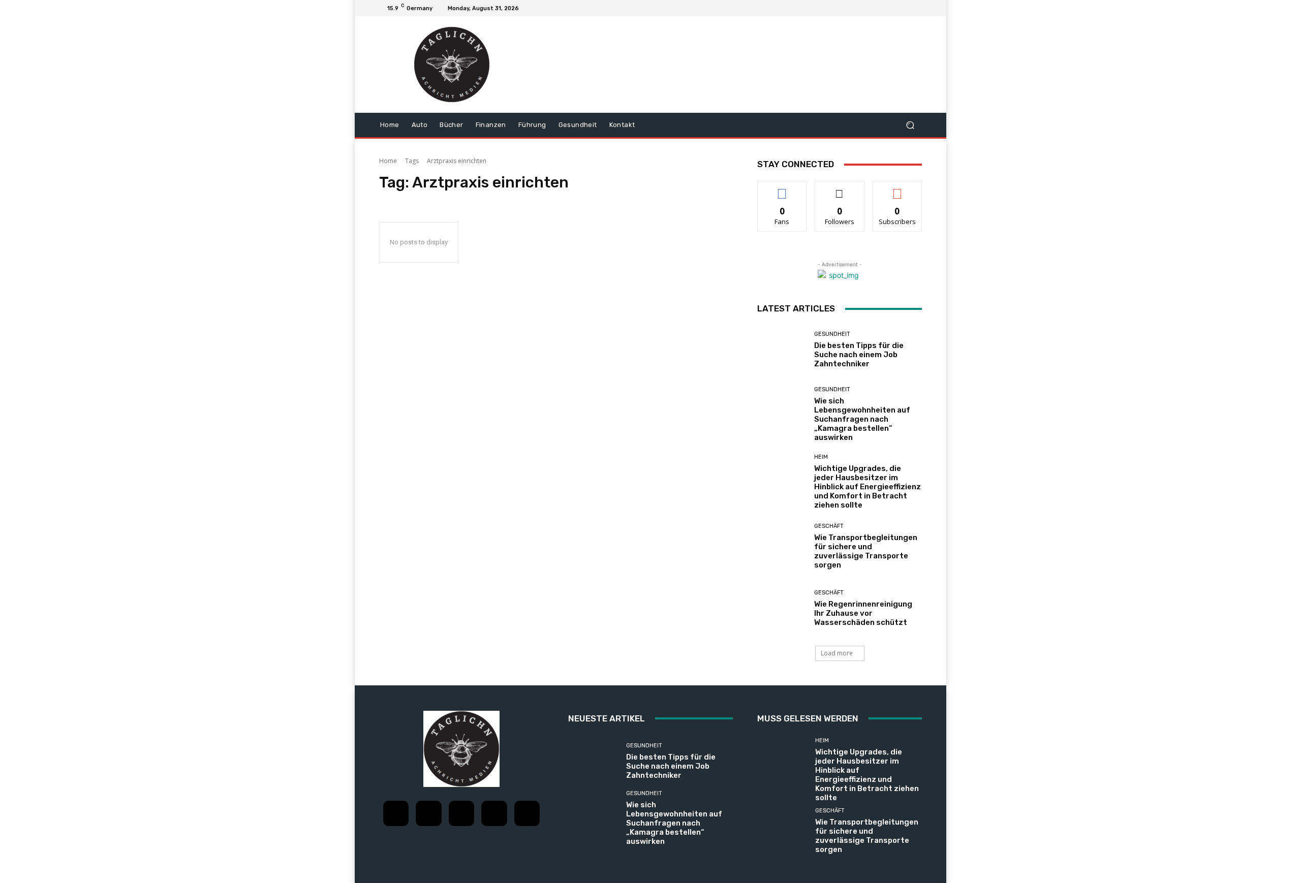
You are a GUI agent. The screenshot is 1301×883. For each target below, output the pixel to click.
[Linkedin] (461, 813)
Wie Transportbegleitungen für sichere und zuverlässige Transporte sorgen (865, 551)
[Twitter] (891, 8)
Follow (840, 189)
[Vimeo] (903, 8)
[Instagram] (879, 8)
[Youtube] (916, 8)
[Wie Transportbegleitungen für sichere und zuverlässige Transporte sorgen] (782, 546)
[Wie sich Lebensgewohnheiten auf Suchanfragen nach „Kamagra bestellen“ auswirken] (782, 411)
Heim (821, 457)
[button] (910, 125)
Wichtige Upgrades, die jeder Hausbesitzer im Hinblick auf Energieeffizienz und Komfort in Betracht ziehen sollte (867, 487)
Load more (837, 653)
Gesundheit (832, 334)
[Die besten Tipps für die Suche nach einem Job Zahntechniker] (782, 349)
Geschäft (829, 526)
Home (388, 160)
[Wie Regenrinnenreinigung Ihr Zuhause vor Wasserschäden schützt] (782, 608)
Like (782, 189)
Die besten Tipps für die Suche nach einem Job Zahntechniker (859, 354)
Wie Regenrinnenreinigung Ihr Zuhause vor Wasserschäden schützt (863, 613)
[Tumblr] (494, 813)
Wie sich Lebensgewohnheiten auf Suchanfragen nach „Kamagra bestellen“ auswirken (862, 419)
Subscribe (897, 189)
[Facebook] (867, 8)
